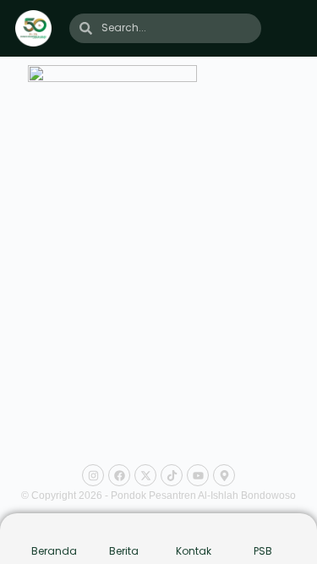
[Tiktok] (172, 475)
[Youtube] (198, 475)
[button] (291, 28)
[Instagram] (93, 475)
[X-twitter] (145, 475)
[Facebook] (119, 475)
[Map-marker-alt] (224, 475)
